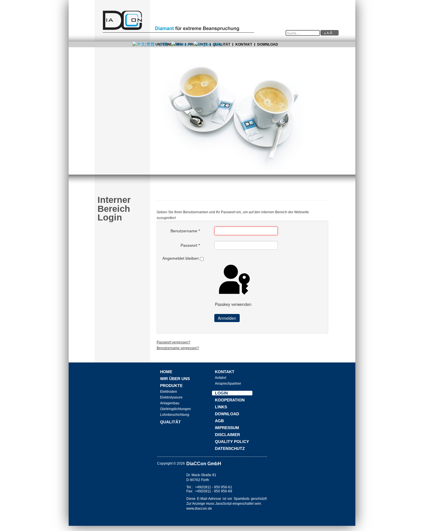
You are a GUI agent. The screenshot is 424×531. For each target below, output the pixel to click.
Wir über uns (175, 378)
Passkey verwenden (233, 304)
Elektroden (168, 391)
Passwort (190, 245)
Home (166, 371)
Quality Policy (232, 441)
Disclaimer (227, 434)
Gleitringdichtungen (175, 409)
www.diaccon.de (199, 508)
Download (267, 44)
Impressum (227, 427)
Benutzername (185, 231)
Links (221, 407)
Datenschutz (230, 448)
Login (221, 393)
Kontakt (243, 44)
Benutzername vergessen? (178, 348)
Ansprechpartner (228, 383)
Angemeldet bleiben (180, 258)
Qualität (170, 422)
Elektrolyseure (171, 397)
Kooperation (230, 400)
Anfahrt (220, 377)
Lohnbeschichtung (174, 414)
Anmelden (227, 318)
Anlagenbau (169, 403)
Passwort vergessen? (173, 342)
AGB (219, 420)
